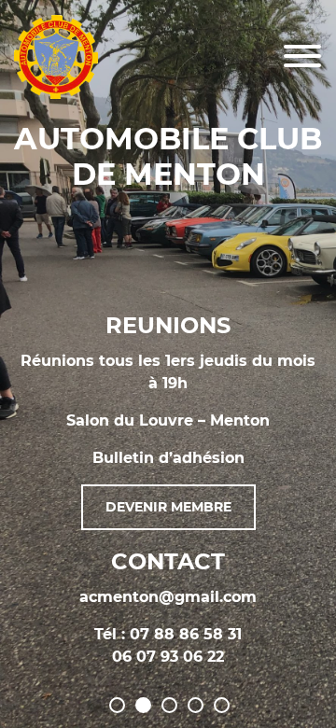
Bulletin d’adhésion (168, 458)
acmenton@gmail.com (168, 597)
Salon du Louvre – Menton (168, 420)
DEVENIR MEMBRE (168, 506)
